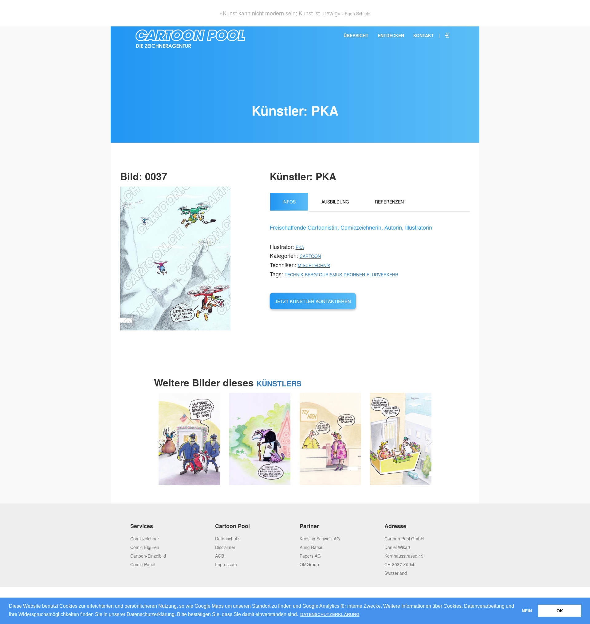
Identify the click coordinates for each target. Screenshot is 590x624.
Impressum (226, 564)
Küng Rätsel (311, 547)
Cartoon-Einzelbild (148, 556)
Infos (289, 202)
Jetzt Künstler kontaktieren (313, 301)
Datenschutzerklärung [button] (330, 614)
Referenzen (389, 202)
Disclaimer (225, 547)
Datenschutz (227, 538)
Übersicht (356, 35)
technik (294, 274)
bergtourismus (323, 274)
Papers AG (310, 556)
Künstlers (279, 383)
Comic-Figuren (144, 547)
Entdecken (391, 35)
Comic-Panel (142, 564)
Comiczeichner (144, 538)
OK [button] (560, 610)
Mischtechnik (314, 265)
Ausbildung (335, 202)
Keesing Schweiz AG (320, 538)
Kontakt (423, 35)
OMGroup (309, 564)
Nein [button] (527, 610)
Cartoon (310, 256)
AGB (219, 556)
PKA (300, 247)
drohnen (354, 274)
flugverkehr (382, 274)
